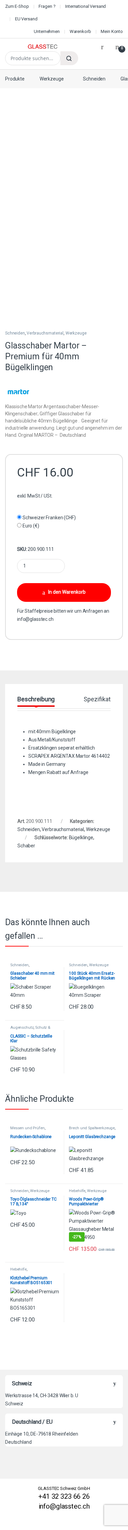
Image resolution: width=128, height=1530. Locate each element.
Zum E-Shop (17, 6)
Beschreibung (36, 699)
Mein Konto (112, 31)
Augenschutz (21, 1027)
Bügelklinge (81, 837)
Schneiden (94, 79)
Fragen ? (47, 6)
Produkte (15, 79)
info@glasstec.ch (35, 619)
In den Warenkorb (67, 592)
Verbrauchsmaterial (45, 333)
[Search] (69, 58)
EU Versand (26, 18)
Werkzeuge (52, 79)
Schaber (26, 845)
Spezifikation (101, 699)
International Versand (85, 6)
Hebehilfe (77, 1191)
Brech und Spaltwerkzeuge (92, 1128)
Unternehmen (46, 31)
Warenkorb (80, 31)
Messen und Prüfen (27, 1128)
